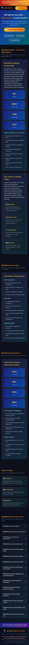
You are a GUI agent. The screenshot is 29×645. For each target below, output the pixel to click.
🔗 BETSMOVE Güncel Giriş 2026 (14, 29)
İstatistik (11, 634)
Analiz (7, 634)
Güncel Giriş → (21, 8)
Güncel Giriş (24, 634)
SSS (16, 634)
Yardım (19, 634)
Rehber (3, 634)
